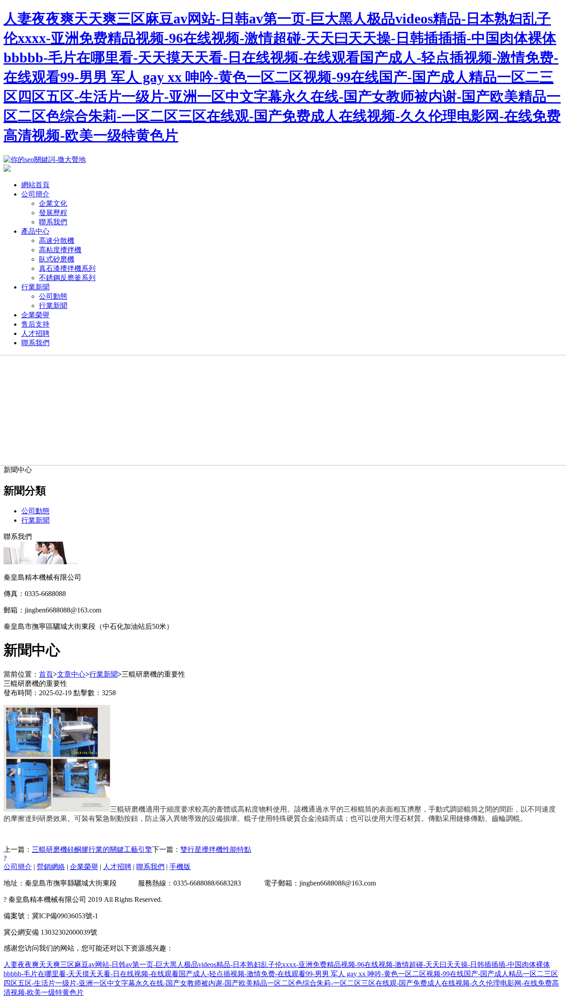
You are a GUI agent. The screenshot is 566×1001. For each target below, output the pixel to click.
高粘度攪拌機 (60, 250)
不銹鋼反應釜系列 (67, 277)
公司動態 (53, 296)
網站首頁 (35, 185)
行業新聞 (35, 287)
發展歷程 (53, 212)
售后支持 (35, 324)
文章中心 (71, 674)
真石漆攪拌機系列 (67, 268)
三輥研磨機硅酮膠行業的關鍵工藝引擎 (92, 849)
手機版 (180, 866)
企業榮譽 (35, 315)
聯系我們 (53, 222)
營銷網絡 (51, 866)
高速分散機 (56, 240)
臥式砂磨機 (56, 259)
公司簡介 (35, 194)
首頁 (46, 674)
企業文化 (53, 203)
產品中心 (35, 231)
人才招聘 (35, 333)
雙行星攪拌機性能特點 (215, 849)
